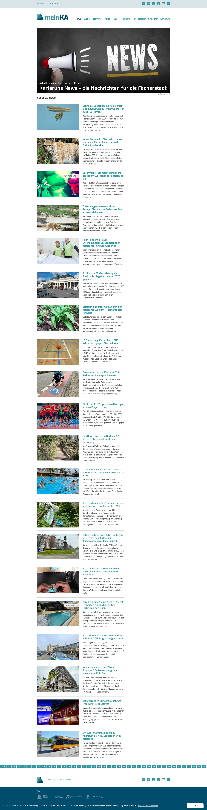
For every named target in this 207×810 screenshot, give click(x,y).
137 (108, 767)
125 (48, 767)
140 (123, 767)
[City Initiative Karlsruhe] (88, 797)
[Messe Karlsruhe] (57, 797)
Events (87, 18)
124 (43, 767)
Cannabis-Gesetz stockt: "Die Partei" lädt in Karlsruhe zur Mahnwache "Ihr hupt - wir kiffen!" (103, 109)
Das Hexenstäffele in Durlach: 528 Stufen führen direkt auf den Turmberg (101, 439)
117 (8, 767)
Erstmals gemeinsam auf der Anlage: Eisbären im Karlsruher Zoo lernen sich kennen (102, 209)
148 (163, 767)
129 (68, 767)
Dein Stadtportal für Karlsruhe (57, 779)
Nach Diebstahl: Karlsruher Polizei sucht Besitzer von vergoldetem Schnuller (101, 571)
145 (148, 767)
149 (168, 767)
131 (78, 767)
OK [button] (195, 806)
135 (98, 767)
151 (178, 767)
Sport (116, 18)
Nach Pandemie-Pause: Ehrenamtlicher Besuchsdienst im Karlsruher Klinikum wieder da (101, 242)
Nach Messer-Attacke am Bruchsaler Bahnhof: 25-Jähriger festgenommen (103, 637)
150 (173, 767)
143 (138, 767)
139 (118, 767)
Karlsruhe (165, 18)
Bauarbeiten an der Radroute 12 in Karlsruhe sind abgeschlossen (101, 374)
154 (193, 767)
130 (73, 767)
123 (38, 767)
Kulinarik (126, 18)
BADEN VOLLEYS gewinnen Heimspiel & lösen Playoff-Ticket (103, 406)
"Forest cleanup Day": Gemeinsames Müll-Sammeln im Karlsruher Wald (103, 505)
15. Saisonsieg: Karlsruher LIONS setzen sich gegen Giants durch (100, 342)
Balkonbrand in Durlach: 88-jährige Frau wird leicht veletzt (102, 702)
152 (183, 767)
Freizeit (107, 18)
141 (128, 767)
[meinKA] (53, 17)
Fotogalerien (139, 18)
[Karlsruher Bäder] (74, 797)
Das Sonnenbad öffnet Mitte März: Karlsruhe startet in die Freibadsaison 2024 (103, 472)
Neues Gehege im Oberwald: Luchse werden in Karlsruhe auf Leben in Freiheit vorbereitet (102, 142)
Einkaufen (153, 18)
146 (153, 767)
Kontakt (41, 4)
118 (13, 767)
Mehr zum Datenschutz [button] (148, 806)
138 (113, 767)
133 (88, 767)
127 (58, 767)
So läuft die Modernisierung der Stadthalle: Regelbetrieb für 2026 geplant (101, 276)
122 (33, 767)
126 (53, 767)
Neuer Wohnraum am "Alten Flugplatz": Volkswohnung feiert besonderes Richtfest (101, 670)
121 (28, 767)
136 (103, 767)
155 (198, 767)
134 (93, 767)
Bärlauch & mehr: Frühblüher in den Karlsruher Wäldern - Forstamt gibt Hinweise (102, 309)
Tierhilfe (97, 18)
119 (18, 767)
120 (23, 767)
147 (158, 767)
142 (133, 767)
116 (3, 767)
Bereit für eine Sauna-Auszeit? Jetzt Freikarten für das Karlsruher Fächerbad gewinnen (103, 605)
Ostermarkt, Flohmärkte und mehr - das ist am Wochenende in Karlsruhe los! (103, 175)
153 (188, 767)
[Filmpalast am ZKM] (98, 797)
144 (143, 767)
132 (83, 767)
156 (203, 767)
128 (63, 767)
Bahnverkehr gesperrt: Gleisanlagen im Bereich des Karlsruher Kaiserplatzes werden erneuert (103, 538)
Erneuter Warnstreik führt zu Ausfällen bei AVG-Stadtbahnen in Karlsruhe (102, 736)
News (78, 18)
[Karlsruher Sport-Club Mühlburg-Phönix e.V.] (43, 797)
